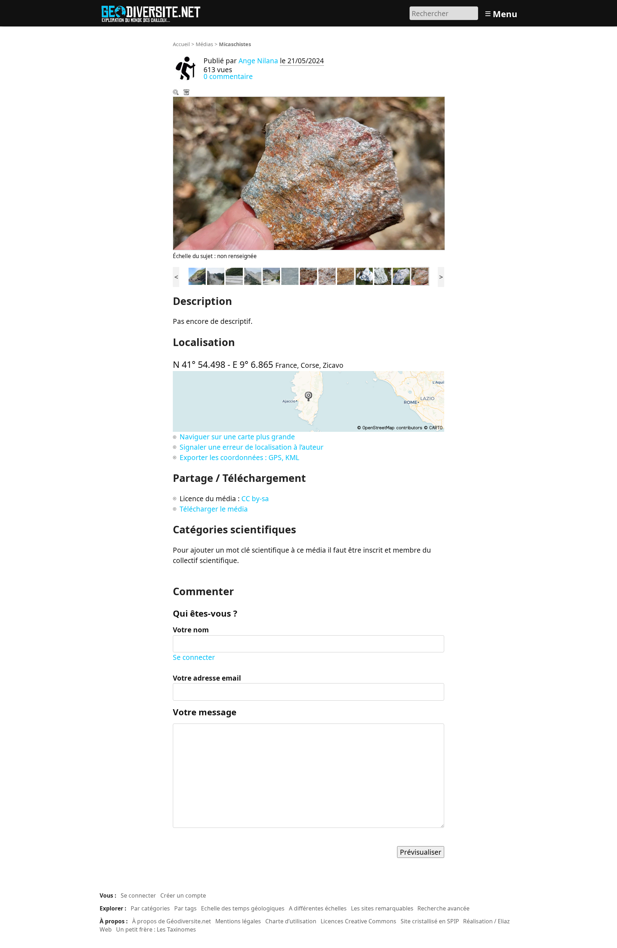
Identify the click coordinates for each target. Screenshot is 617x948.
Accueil (181, 44)
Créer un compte (183, 895)
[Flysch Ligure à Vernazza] (197, 275)
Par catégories (150, 908)
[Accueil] (154, 12)
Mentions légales (238, 921)
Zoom (176, 93)
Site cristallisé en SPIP (430, 921)
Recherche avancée (443, 908)
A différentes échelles (318, 908)
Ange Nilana (258, 60)
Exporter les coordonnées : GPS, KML (239, 457)
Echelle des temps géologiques (243, 908)
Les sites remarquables (382, 908)
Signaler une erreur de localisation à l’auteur (251, 447)
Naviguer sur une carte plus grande (237, 436)
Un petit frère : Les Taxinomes (156, 929)
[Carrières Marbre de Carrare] (215, 275)
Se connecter (194, 657)
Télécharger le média (187, 93)
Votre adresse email (207, 678)
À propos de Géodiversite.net (171, 921)
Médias (204, 44)
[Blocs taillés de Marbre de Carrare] (234, 275)
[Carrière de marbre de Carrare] (253, 275)
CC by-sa (255, 498)
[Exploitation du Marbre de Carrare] (271, 275)
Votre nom (191, 630)
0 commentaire (228, 76)
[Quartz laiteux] (364, 275)
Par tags (185, 908)
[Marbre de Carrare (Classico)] (290, 275)
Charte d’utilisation (290, 921)
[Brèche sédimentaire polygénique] (308, 275)
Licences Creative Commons (358, 921)
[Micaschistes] (420, 275)
